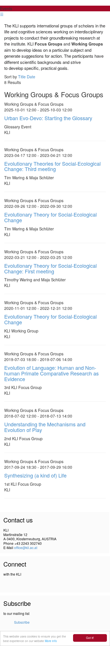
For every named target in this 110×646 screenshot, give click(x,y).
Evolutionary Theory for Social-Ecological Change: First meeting (50, 268)
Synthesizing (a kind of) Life (35, 475)
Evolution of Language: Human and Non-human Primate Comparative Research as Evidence (51, 373)
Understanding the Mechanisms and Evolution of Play (44, 426)
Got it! (90, 638)
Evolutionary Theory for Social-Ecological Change (50, 217)
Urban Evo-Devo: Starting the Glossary (48, 118)
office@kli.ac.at (25, 547)
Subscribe (22, 622)
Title (22, 76)
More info (51, 641)
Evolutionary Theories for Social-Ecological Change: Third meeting (52, 166)
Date (31, 76)
